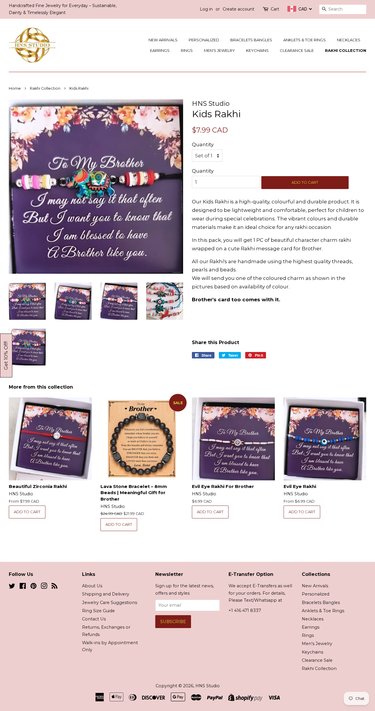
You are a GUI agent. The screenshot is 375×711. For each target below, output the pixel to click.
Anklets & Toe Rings (304, 40)
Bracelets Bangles (251, 40)
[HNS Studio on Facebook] (22, 587)
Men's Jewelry (219, 50)
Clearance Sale (297, 50)
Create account (238, 9)
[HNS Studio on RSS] (54, 587)
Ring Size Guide (98, 610)
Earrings (160, 50)
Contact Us (94, 619)
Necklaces (348, 40)
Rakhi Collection (345, 50)
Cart (275, 9)
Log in (206, 9)
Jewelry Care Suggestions (109, 602)
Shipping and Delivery (105, 594)
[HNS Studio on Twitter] (12, 587)
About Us (92, 585)
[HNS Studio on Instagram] (44, 587)
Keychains (257, 50)
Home (15, 88)
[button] (6, 355)
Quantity (203, 144)
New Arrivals (163, 40)
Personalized (204, 40)
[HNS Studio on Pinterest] (33, 587)
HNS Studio (207, 685)
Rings (187, 50)
